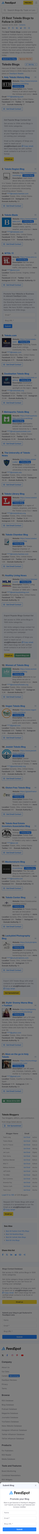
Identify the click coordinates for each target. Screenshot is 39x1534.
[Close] (35, 1485)
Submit (19, 1529)
